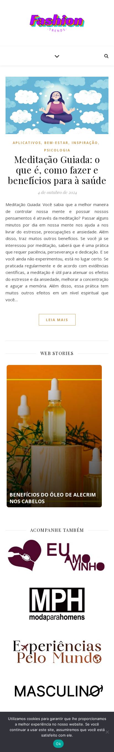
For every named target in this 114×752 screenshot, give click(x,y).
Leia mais (57, 319)
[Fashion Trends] (57, 23)
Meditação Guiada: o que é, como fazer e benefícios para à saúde (57, 169)
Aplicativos (27, 142)
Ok (58, 744)
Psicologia (57, 150)
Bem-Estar (56, 142)
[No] (107, 732)
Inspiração (85, 142)
